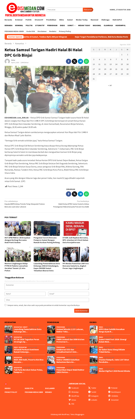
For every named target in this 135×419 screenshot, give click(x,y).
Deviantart (115, 400)
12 (105, 64)
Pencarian (88, 9)
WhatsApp (75, 392)
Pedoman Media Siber (34, 392)
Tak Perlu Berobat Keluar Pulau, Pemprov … (28, 371)
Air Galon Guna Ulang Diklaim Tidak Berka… (112, 350)
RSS (72, 404)
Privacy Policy (11, 392)
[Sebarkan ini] (68, 61)
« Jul (110, 85)
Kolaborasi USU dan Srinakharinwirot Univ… (67, 350)
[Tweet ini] (74, 61)
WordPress (75, 396)
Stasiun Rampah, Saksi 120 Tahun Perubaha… (114, 361)
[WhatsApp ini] (86, 61)
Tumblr (93, 392)
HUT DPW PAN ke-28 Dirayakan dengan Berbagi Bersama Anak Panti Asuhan (17, 240)
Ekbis (16, 347)
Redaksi (48, 392)
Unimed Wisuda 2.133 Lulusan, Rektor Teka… (70, 330)
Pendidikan (60, 327)
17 (94, 69)
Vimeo (73, 400)
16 (127, 64)
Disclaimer (50, 388)
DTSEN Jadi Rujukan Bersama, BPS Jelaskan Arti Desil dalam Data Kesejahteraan (75, 240)
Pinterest (114, 388)
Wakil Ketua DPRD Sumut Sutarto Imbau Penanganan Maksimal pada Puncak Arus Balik (71, 204)
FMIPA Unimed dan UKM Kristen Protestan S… (70, 340)
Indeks (8, 388)
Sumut (25, 327)
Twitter (93, 388)
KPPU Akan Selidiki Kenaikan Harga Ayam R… (112, 330)
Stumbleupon (116, 392)
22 (122, 69)
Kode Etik (29, 388)
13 (111, 64)
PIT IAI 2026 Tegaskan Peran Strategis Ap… (26, 340)
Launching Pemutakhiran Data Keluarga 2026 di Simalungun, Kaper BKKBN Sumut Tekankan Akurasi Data (47, 267)
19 (105, 69)
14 (116, 64)
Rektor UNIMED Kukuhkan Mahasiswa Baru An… (67, 361)
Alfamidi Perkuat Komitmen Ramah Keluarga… (26, 350)
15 (122, 64)
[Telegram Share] (80, 61)
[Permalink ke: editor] (7, 61)
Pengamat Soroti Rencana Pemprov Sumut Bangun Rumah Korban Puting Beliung (47, 240)
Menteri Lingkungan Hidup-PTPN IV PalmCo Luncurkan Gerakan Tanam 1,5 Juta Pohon (16, 267)
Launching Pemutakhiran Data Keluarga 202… (27, 330)
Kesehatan (18, 327)
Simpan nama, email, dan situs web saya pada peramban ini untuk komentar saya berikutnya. (43, 305)
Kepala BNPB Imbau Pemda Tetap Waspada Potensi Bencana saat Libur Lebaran (25, 204)
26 (105, 74)
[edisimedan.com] (25, 9)
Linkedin (94, 400)
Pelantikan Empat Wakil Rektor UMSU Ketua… (70, 371)
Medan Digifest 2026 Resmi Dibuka (114, 371)
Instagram (94, 396)
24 (94, 74)
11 (99, 64)
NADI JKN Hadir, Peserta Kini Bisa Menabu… (28, 361)
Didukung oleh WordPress (60, 414)
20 (111, 69)
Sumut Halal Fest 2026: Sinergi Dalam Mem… (112, 340)
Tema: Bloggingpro (77, 414)
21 (116, 69)
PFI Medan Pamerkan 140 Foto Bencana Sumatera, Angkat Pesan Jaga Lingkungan (76, 265)
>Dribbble (114, 396)
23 (127, 69)
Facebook (75, 388)
